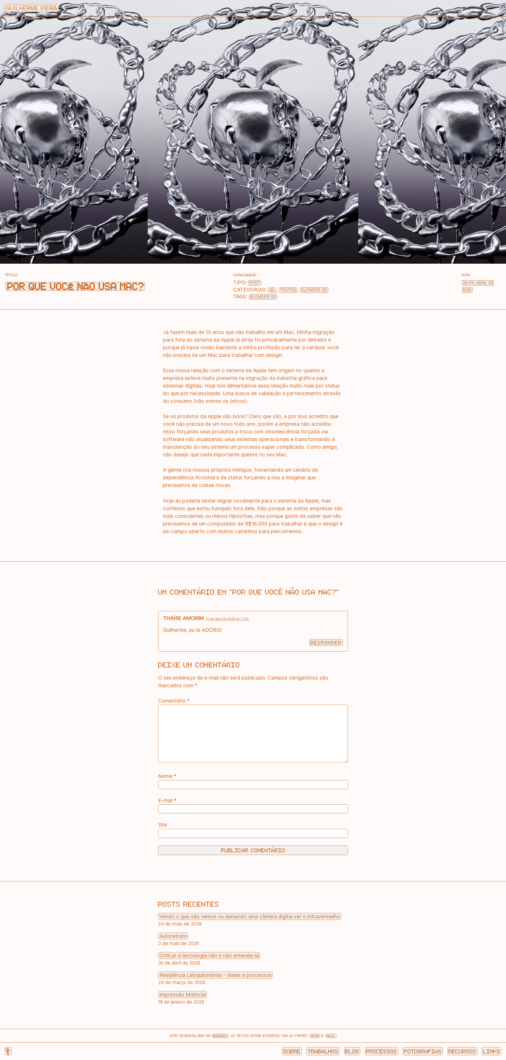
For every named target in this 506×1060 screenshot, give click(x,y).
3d (272, 290)
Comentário (174, 701)
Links (491, 1051)
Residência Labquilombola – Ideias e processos (215, 975)
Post (254, 282)
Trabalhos (323, 1051)
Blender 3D (314, 290)
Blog (352, 1051)
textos (288, 290)
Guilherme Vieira (31, 8)
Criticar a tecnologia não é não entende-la (209, 955)
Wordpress (220, 1036)
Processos (381, 1051)
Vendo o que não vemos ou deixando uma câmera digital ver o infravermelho (249, 916)
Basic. (331, 1036)
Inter (315, 1036)
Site (162, 825)
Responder (326, 642)
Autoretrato (173, 936)
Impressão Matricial (182, 994)
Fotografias (423, 1051)
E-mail (167, 800)
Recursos (462, 1051)
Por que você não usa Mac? (75, 286)
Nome (167, 776)
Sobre (291, 1051)
